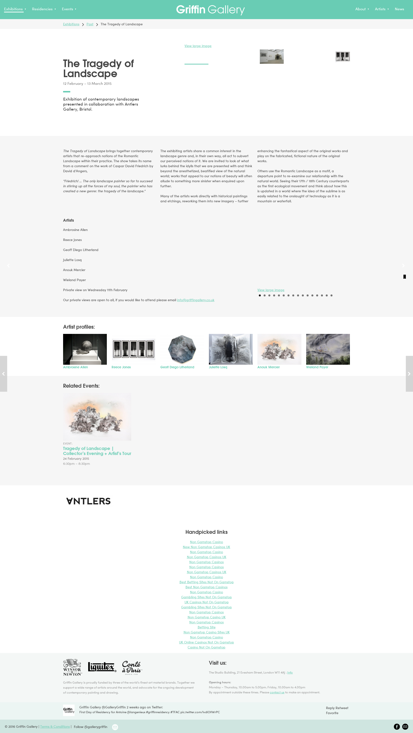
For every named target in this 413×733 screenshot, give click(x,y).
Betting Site (207, 627)
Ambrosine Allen (75, 367)
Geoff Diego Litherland (177, 367)
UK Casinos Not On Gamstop (207, 602)
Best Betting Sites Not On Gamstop (206, 582)
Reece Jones (121, 367)
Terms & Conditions (55, 726)
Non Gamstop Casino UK (207, 617)
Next (404, 271)
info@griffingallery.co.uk (195, 300)
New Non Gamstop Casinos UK (206, 547)
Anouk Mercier (268, 367)
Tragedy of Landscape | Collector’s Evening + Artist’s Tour (97, 451)
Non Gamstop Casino (206, 542)
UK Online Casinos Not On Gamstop (206, 642)
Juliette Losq (218, 367)
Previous (9, 271)
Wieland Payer (317, 367)
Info (290, 672)
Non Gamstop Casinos (206, 562)
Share (66, 122)
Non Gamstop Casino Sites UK (207, 632)
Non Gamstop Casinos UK (206, 557)
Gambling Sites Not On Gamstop (206, 597)
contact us (277, 692)
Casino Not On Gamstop (206, 647)
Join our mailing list (115, 727)
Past (90, 24)
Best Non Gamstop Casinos (206, 587)
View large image (198, 46)
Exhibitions (71, 24)
